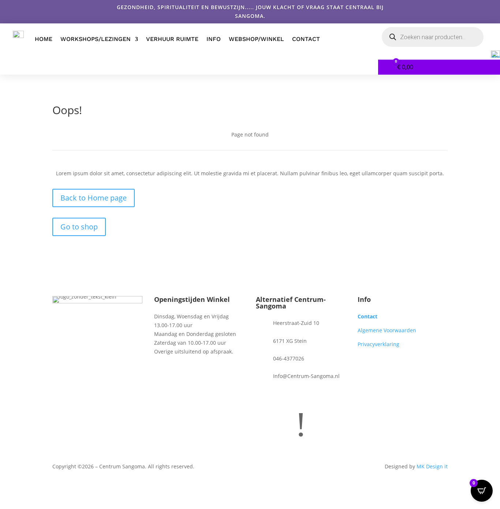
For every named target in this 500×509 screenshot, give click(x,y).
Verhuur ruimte (172, 38)
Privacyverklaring (378, 344)
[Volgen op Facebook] (262, 395)
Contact (306, 38)
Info (213, 38)
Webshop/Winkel (256, 38)
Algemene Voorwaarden (387, 330)
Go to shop (79, 227)
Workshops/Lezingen (95, 38)
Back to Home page (93, 198)
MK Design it (432, 466)
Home (43, 38)
